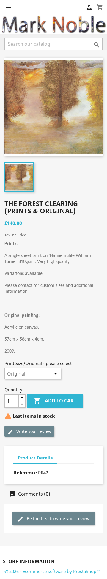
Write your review (33, 431)
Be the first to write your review (57, 518)
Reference (25, 473)
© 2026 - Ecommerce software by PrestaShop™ (52, 571)
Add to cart (55, 400)
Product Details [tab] (35, 458)
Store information (28, 561)
